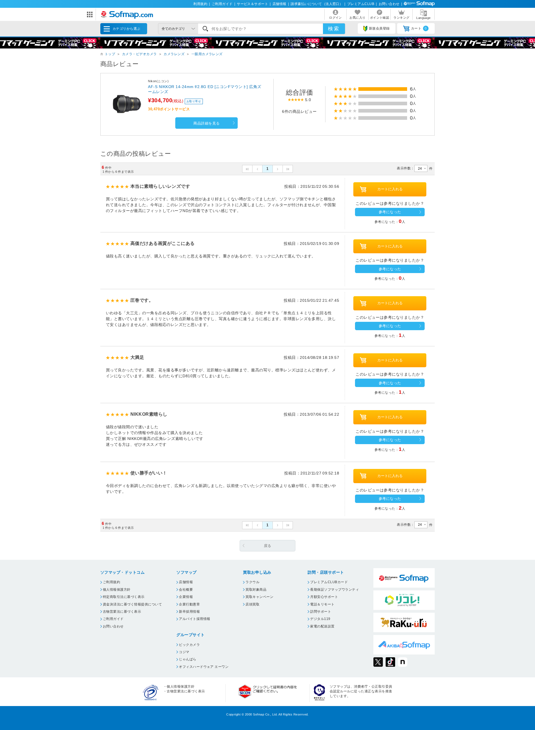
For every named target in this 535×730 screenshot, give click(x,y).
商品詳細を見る (206, 123)
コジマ (184, 652)
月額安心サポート (324, 597)
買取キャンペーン (259, 597)
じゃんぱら (187, 659)
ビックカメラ (189, 645)
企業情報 (186, 597)
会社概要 (186, 590)
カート (419, 28)
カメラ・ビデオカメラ (139, 54)
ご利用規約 (111, 582)
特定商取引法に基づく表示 (124, 597)
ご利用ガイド (222, 4)
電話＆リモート (322, 604)
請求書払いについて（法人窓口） (317, 4)
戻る (267, 546)
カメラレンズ (174, 54)
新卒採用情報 (189, 612)
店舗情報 (279, 4)
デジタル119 (320, 619)
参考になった (390, 212)
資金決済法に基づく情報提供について (132, 604)
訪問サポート (320, 612)
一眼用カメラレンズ (207, 54)
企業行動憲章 (189, 604)
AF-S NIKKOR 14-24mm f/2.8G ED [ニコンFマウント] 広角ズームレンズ (204, 89)
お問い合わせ (389, 4)
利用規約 (200, 4)
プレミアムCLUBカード (329, 582)
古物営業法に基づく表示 (122, 612)
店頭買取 (252, 604)
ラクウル (252, 582)
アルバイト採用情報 (194, 619)
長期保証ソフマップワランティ (334, 590)
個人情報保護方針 (117, 590)
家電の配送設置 (322, 626)
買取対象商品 (255, 590)
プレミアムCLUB (360, 4)
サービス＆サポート (252, 4)
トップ (110, 54)
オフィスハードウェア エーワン (203, 667)
